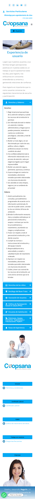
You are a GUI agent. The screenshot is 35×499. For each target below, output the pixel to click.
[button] (4, 495)
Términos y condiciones (14, 388)
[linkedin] (17, 5)
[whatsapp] (25, 5)
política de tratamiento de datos (17, 423)
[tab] (17, 102)
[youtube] (21, 5)
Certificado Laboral (12, 406)
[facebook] (9, 5)
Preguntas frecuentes (14, 441)
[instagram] (13, 5)
